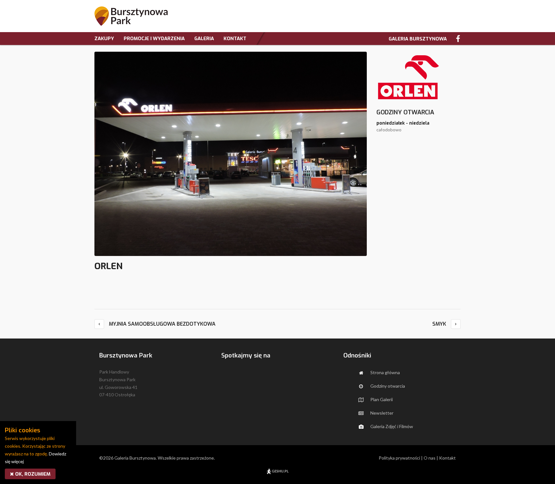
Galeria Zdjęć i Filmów (389, 426)
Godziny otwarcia (385, 386)
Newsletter (379, 413)
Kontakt (447, 458)
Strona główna (383, 372)
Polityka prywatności (399, 458)
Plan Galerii (379, 399)
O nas (430, 458)
